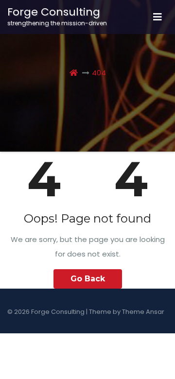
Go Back (87, 278)
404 (99, 73)
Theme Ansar (143, 311)
